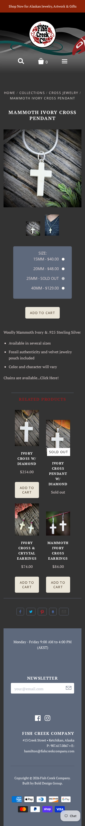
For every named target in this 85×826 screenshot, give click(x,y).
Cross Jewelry (63, 92)
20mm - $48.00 (46, 268)
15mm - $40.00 (46, 259)
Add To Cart (27, 489)
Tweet (30, 611)
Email (64, 611)
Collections (32, 92)
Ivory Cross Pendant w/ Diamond (58, 473)
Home (9, 92)
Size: (42, 253)
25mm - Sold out (42, 278)
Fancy (53, 611)
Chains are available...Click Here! (31, 377)
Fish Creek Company (55, 778)
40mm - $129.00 (45, 288)
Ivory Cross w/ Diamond (26, 458)
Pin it (42, 611)
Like (20, 611)
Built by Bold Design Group (42, 783)
